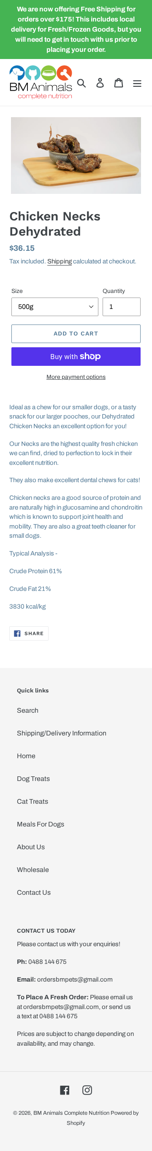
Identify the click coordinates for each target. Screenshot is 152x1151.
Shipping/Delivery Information (61, 733)
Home (26, 755)
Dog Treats (33, 778)
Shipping (59, 261)
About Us (31, 847)
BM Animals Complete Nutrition (71, 1113)
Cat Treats (32, 801)
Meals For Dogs (40, 824)
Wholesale (33, 869)
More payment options (76, 377)
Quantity (114, 291)
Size (17, 291)
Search (27, 710)
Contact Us (34, 892)
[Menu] (137, 82)
